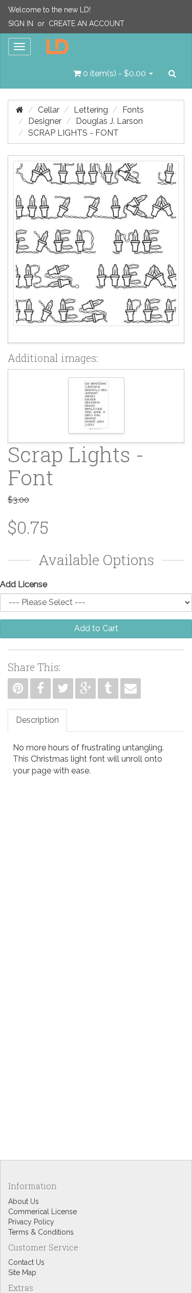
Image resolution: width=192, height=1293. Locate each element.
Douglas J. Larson (109, 121)
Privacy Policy (31, 1222)
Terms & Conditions (41, 1232)
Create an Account (86, 23)
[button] (113, 73)
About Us (23, 1201)
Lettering (91, 110)
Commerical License (42, 1212)
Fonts (133, 110)
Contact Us (26, 1262)
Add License (23, 584)
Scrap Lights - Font (73, 133)
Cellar (48, 110)
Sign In (20, 23)
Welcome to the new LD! (49, 10)
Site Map (22, 1272)
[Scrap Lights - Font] (96, 249)
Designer (44, 121)
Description (37, 720)
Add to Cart (96, 628)
